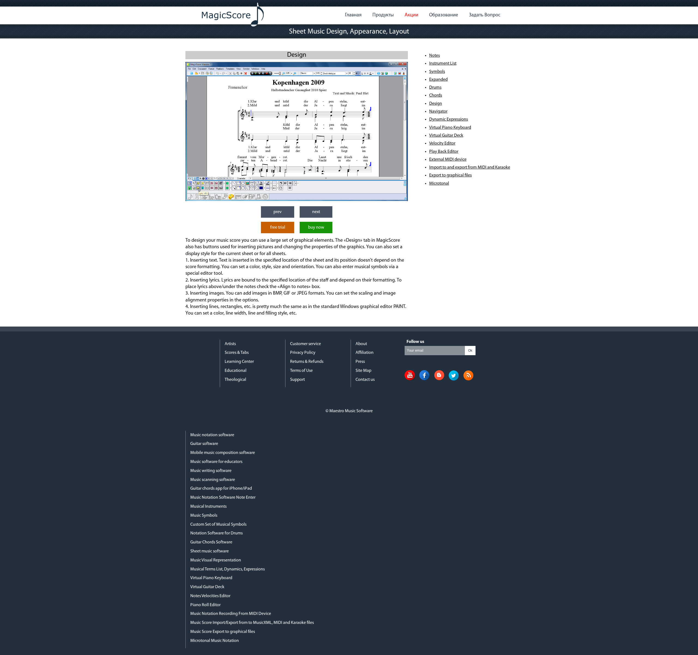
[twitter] (454, 379)
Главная (353, 15)
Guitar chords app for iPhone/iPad (221, 488)
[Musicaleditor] (233, 14)
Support (297, 380)
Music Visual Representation (215, 560)
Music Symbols (203, 515)
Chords (435, 95)
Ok (470, 350)
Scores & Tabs (237, 353)
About (361, 344)
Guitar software (204, 444)
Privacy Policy (302, 353)
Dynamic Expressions (448, 119)
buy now (316, 227)
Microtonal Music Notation (214, 641)
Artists (230, 344)
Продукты (383, 15)
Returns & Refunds (306, 362)
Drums (435, 87)
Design (435, 103)
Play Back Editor (443, 151)
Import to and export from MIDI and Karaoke (469, 167)
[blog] (439, 379)
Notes (434, 55)
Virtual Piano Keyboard (450, 127)
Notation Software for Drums (216, 533)
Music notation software (212, 435)
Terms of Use (301, 371)
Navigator (438, 111)
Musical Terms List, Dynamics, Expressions (227, 569)
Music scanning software (212, 480)
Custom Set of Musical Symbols (218, 524)
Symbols (437, 72)
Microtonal (439, 183)
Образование (443, 15)
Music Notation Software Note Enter (222, 497)
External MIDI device (448, 159)
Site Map (363, 371)
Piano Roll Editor (205, 605)
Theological (235, 380)
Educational (235, 371)
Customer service (305, 344)
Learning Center (239, 362)
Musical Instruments (208, 506)
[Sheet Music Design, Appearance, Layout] (296, 200)
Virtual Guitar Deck (446, 135)
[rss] (468, 379)
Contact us (365, 380)
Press (360, 362)
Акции (411, 15)
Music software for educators (216, 462)
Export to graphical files (450, 175)
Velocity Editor (442, 143)
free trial (277, 227)
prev (277, 212)
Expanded (438, 79)
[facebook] (424, 379)
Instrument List (442, 63)
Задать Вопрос (484, 15)
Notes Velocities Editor (210, 596)
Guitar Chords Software (211, 542)
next (316, 212)
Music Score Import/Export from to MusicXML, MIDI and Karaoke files (252, 623)
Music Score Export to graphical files (222, 632)
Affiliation (365, 353)
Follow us (415, 342)
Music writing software (210, 471)
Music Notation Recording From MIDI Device (230, 614)
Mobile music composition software (222, 453)
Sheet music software (209, 551)
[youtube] (410, 379)
